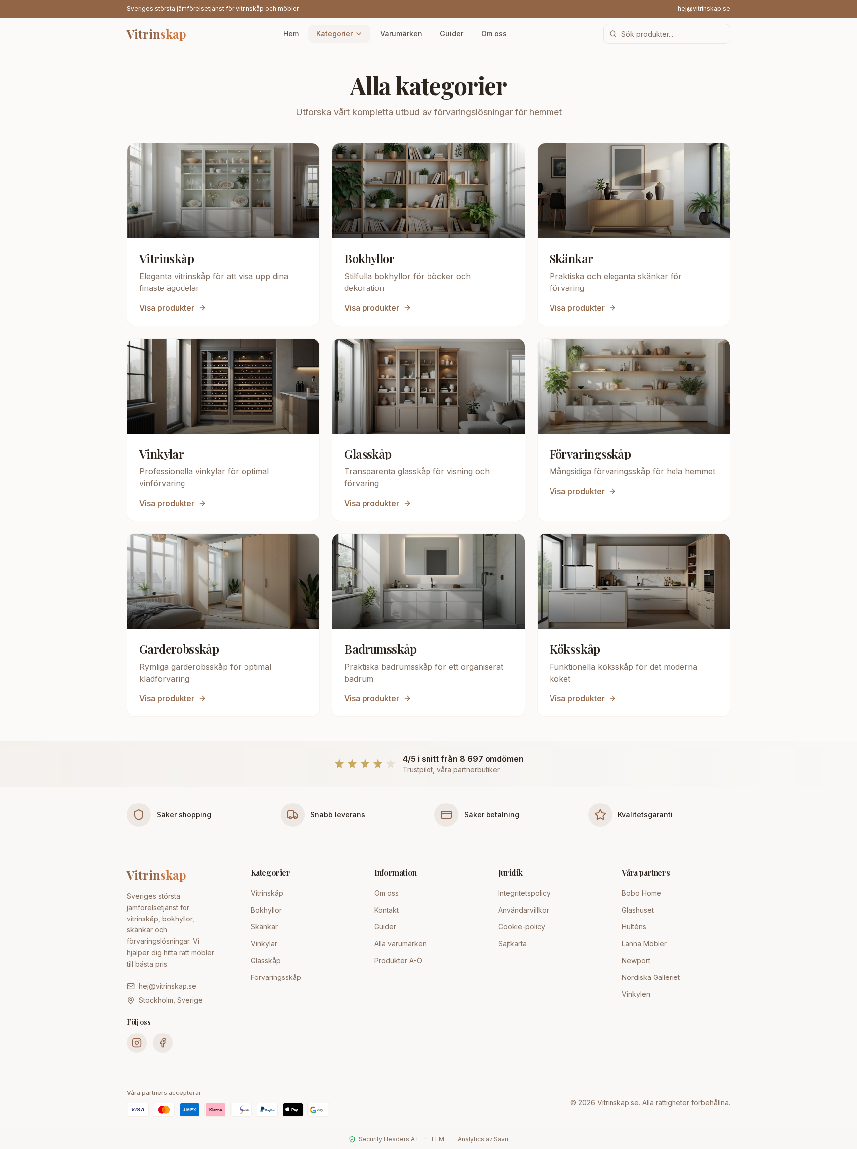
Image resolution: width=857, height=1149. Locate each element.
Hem (291, 33)
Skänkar (264, 926)
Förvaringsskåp (276, 977)
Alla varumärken (400, 943)
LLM (438, 1139)
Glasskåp (266, 960)
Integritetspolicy (524, 893)
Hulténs (634, 926)
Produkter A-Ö (398, 960)
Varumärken (401, 33)
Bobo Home (641, 893)
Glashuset (638, 910)
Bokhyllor (266, 910)
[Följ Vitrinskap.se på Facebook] (163, 1043)
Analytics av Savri (483, 1139)
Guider (451, 33)
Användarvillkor (523, 910)
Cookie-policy (521, 926)
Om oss (494, 33)
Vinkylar (264, 943)
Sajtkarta (512, 943)
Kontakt (386, 910)
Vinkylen (636, 994)
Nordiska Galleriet (651, 977)
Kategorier (334, 33)
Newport (636, 960)
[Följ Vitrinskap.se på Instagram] (137, 1043)
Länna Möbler (644, 943)
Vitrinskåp (267, 893)
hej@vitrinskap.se (704, 8)
